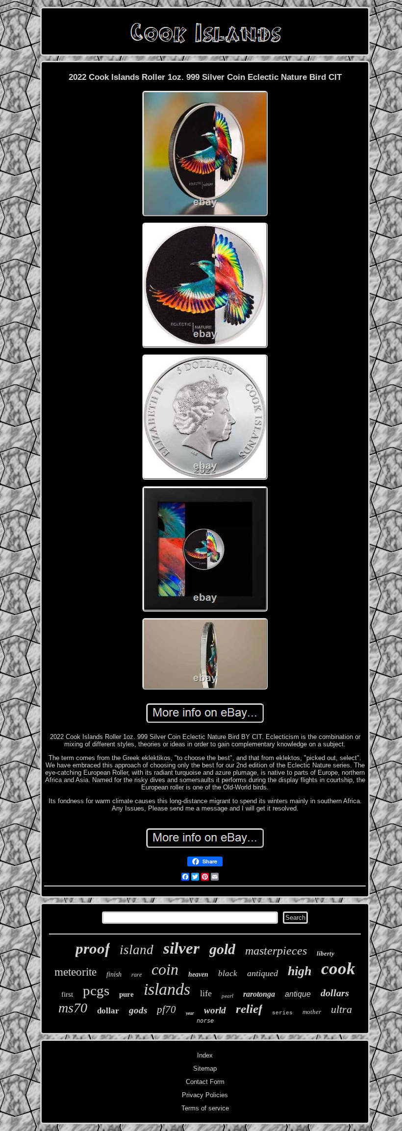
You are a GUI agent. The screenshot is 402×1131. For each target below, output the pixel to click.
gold (222, 949)
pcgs (96, 990)
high (299, 971)
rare (136, 974)
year (190, 1013)
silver (181, 948)
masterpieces (276, 950)
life (206, 993)
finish (114, 974)
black (227, 973)
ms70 (72, 1007)
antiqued (262, 973)
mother (311, 1011)
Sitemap (205, 1068)
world (215, 1010)
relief (249, 1008)
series (282, 1013)
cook (338, 968)
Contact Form (205, 1081)
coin (164, 969)
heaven (198, 974)
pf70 (166, 1009)
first (67, 994)
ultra (341, 1009)
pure (126, 994)
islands (167, 989)
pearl (227, 996)
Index (205, 1055)
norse (205, 1020)
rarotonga (259, 994)
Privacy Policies (205, 1095)
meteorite (75, 972)
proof (92, 948)
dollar (108, 1010)
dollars (335, 992)
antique (298, 994)
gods (138, 1010)
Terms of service (205, 1108)
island (136, 949)
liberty (325, 953)
